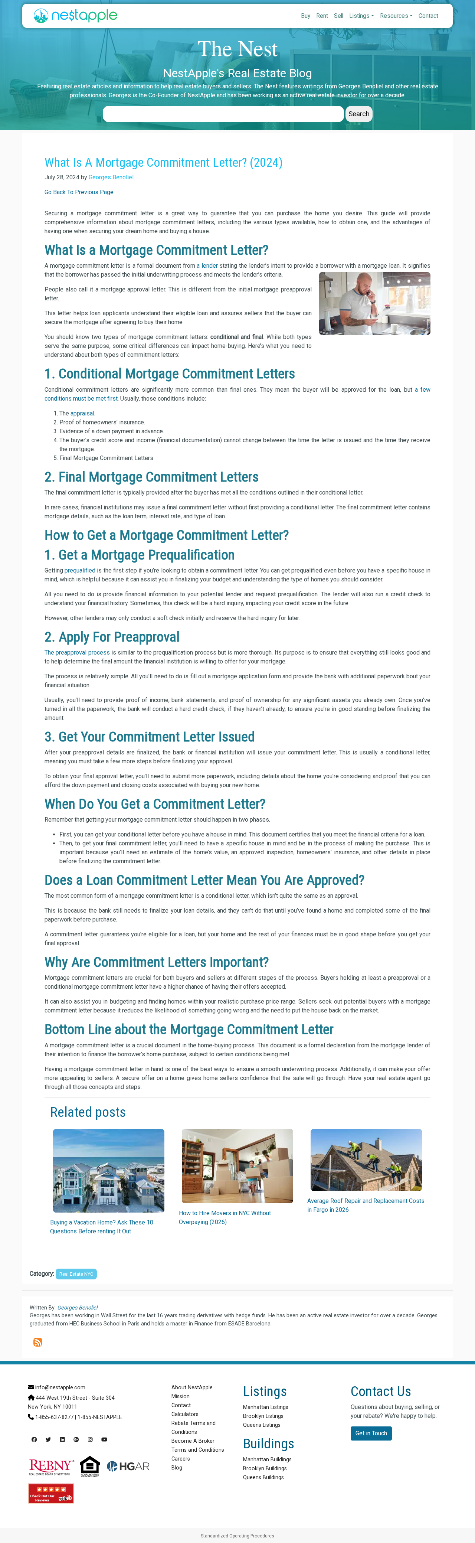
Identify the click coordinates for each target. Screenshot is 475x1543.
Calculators (185, 1414)
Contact (428, 15)
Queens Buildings (263, 1477)
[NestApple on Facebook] (34, 1440)
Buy (305, 15)
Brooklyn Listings (263, 1416)
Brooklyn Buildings (265, 1468)
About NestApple (192, 1387)
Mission (180, 1396)
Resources (394, 15)
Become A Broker (192, 1441)
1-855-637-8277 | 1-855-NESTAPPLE (78, 1417)
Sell (338, 15)
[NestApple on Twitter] (48, 1440)
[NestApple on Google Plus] (76, 1440)
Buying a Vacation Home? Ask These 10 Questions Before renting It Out (101, 1227)
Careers (180, 1459)
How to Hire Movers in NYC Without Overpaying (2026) (225, 1218)
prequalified (80, 570)
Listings (359, 15)
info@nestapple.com (60, 1387)
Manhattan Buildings (267, 1459)
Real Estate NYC (76, 1274)
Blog (176, 1468)
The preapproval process (77, 652)
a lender (207, 265)
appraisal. (82, 413)
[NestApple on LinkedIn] (62, 1440)
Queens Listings (262, 1425)
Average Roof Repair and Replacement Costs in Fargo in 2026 (366, 1205)
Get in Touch (371, 1433)
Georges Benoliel (111, 177)
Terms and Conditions (197, 1450)
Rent (322, 15)
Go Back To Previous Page (79, 192)
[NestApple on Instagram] (90, 1440)
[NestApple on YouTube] (104, 1440)
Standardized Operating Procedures (237, 1536)
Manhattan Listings (265, 1407)
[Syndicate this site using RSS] (38, 1342)
